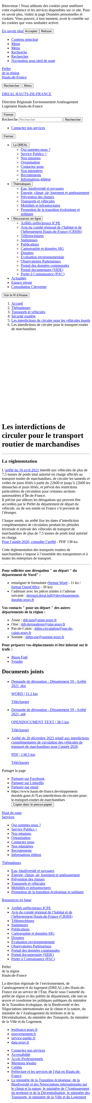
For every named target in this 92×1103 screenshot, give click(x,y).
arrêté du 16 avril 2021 (22, 470)
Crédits (16, 1067)
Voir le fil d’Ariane (16, 295)
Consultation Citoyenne (28, 287)
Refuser (46, 31)
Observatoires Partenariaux (41, 261)
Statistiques (29, 240)
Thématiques (22, 184)
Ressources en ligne (27, 218)
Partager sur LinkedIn (27, 783)
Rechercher (19, 56)
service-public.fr (23, 1038)
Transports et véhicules (38, 201)
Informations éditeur (36, 179)
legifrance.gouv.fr (24, 1030)
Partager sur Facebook (28, 779)
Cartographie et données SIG (42, 249)
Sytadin (17, 661)
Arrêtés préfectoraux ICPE (40, 223)
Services (8, 817)
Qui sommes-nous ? (35, 150)
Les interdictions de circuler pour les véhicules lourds (50, 320)
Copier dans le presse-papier (32, 804)
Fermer (8, 114)
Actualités (18, 278)
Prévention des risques (37, 197)
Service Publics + (34, 154)
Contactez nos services (28, 128)
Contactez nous (32, 167)
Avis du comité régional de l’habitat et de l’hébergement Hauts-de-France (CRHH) (51, 229)
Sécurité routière (23, 316)
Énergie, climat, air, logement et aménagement (55, 193)
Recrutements (31, 175)
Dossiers (27, 253)
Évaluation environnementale (42, 257)
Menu (15, 44)
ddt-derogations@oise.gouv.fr (43, 624)
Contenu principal (24, 39)
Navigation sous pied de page (33, 61)
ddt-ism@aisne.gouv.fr (40, 620)
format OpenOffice (25, 587)
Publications (30, 244)
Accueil (17, 303)
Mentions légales (23, 1063)
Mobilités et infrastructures (40, 205)
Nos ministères (32, 171)
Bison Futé (19, 657)
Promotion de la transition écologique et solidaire (47, 892)
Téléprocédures (32, 236)
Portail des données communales (45, 265)
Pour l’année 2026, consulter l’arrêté (29, 542)
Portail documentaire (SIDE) (42, 270)
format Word (58, 583)
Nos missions (31, 158)
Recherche (19, 52)
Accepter (31, 31)
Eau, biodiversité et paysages (42, 188)
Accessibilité (20, 1055)
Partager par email (24, 787)
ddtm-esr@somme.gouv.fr (44, 637)
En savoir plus (12, 31)
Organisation (30, 162)
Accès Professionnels (27, 1059)
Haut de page (12, 813)
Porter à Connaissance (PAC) (42, 274)
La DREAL (20, 145)
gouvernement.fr (23, 1034)
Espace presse (21, 282)
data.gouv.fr (20, 1042)
